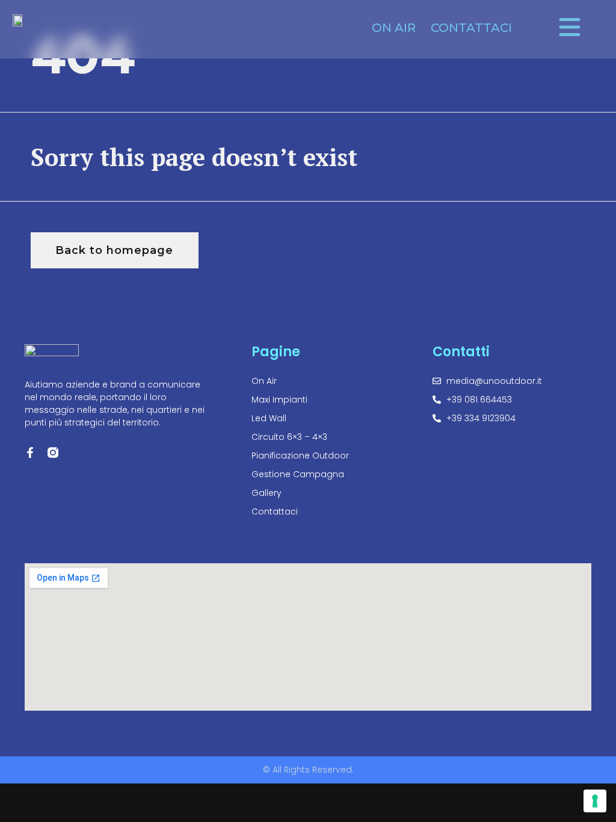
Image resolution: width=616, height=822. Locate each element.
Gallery (266, 493)
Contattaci (471, 27)
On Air (394, 27)
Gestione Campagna (297, 474)
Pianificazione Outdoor (300, 456)
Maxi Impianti (279, 400)
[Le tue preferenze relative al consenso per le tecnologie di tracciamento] (595, 801)
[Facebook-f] (30, 452)
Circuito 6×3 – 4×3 (289, 437)
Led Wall (268, 418)
